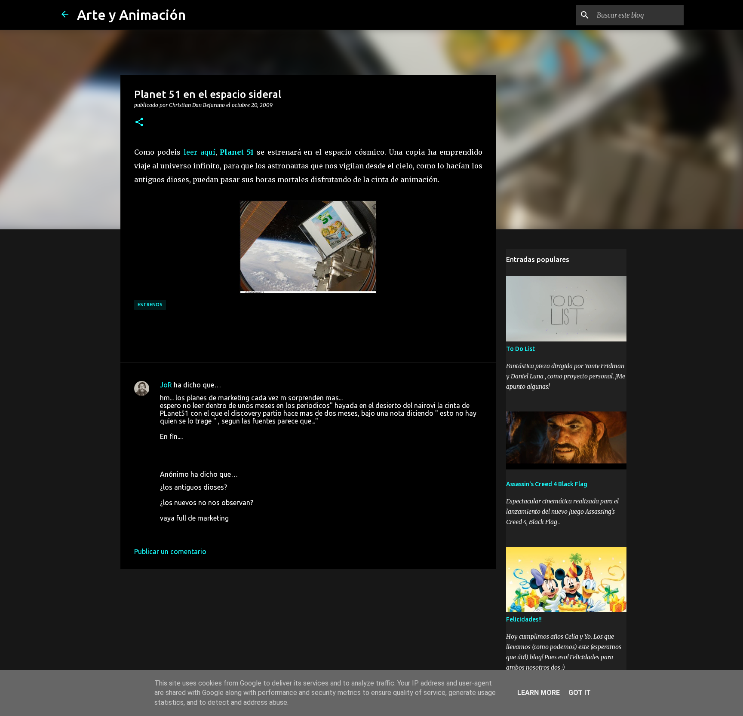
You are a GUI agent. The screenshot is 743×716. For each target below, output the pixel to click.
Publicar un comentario (170, 551)
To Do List (520, 348)
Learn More (538, 693)
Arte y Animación (131, 14)
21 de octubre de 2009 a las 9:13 (210, 449)
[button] (139, 122)
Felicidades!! (524, 619)
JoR (166, 385)
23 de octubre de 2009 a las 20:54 (212, 531)
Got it (579, 693)
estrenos (150, 304)
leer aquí (199, 152)
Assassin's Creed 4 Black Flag (546, 484)
